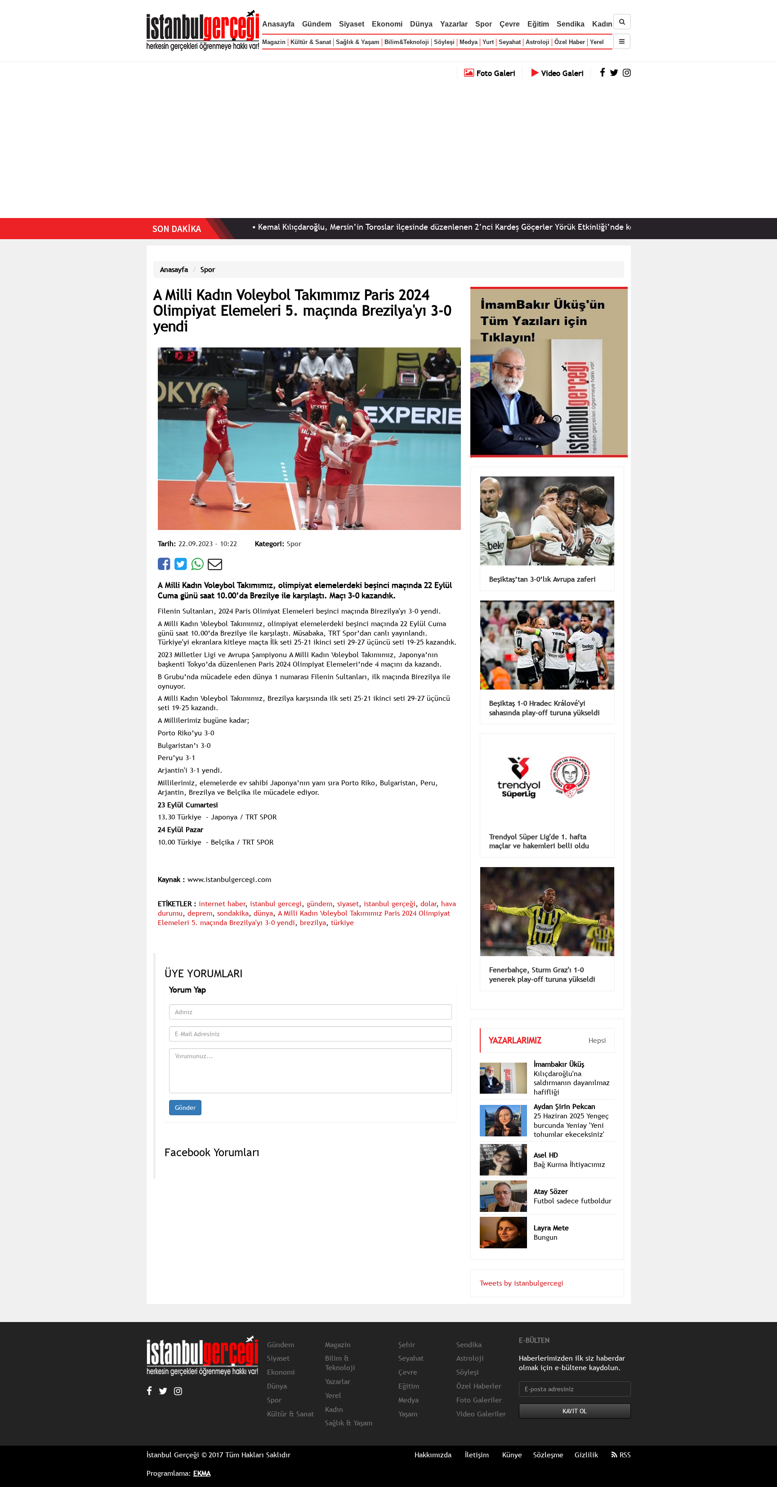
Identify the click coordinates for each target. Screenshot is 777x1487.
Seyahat (510, 42)
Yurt (488, 42)
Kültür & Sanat (310, 42)
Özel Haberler (478, 1372)
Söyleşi (444, 42)
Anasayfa (278, 24)
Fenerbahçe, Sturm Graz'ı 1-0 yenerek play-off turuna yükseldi (542, 961)
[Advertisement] (388, 146)
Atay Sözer (551, 1178)
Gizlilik (586, 1441)
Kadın (602, 24)
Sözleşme (548, 1441)
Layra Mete (551, 1214)
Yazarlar (454, 24)
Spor (483, 24)
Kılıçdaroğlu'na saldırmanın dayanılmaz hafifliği (572, 1069)
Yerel (597, 42)
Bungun (546, 1224)
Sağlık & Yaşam (358, 42)
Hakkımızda (433, 1441)
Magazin (274, 42)
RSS (624, 1441)
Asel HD (546, 1141)
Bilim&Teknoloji (406, 42)
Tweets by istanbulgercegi (521, 1269)
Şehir (406, 1331)
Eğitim (538, 24)
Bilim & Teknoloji (340, 1349)
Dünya (421, 24)
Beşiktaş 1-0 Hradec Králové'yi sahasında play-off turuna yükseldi (544, 694)
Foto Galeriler (479, 1386)
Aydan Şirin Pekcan (564, 1093)
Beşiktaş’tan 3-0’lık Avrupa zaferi (542, 565)
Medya (469, 42)
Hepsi (597, 1027)
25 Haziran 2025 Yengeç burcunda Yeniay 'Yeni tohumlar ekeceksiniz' (571, 1111)
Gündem (316, 24)
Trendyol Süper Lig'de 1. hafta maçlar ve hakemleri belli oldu (539, 827)
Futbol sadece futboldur (573, 1187)
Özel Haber (569, 42)
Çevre (510, 24)
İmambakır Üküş (559, 1050)
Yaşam (407, 1400)
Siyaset (351, 24)
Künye (512, 1441)
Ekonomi (387, 24)
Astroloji (537, 42)
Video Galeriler (481, 1400)
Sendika (571, 24)
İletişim (477, 1441)
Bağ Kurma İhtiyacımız (569, 1151)
